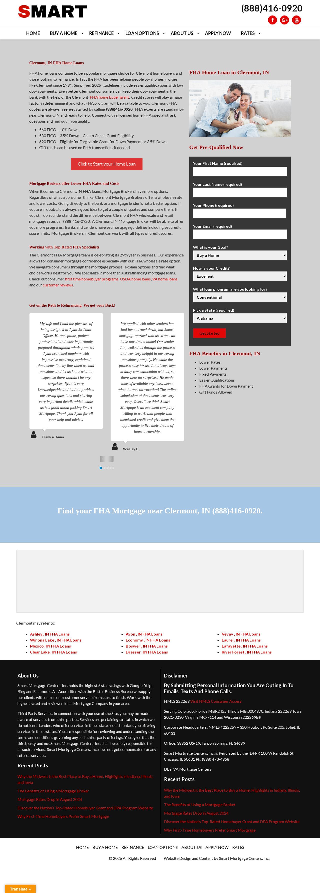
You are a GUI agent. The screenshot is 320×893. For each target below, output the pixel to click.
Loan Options (142, 33)
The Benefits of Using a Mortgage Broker (53, 790)
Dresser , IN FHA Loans (147, 652)
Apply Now (218, 33)
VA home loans (165, 278)
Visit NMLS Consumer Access (216, 701)
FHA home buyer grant (109, 97)
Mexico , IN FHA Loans (50, 646)
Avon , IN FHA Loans (144, 634)
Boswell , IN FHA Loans (147, 646)
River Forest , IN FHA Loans (247, 652)
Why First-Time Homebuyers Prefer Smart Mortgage (63, 816)
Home (33, 33)
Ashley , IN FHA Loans (50, 634)
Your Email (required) (212, 226)
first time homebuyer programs (91, 278)
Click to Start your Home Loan (107, 164)
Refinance (101, 33)
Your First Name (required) (217, 163)
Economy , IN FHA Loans (148, 640)
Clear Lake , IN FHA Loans (53, 652)
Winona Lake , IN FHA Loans (56, 640)
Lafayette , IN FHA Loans (245, 646)
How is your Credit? (211, 268)
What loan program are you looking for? (230, 289)
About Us (182, 33)
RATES (248, 33)
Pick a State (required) (213, 310)
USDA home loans (135, 278)
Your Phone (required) (213, 205)
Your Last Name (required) (217, 184)
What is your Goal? (210, 247)
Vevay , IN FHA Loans (241, 634)
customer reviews (58, 284)
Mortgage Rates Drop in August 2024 (50, 799)
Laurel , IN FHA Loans (241, 640)
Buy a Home (64, 33)
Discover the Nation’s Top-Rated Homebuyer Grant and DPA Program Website (85, 807)
